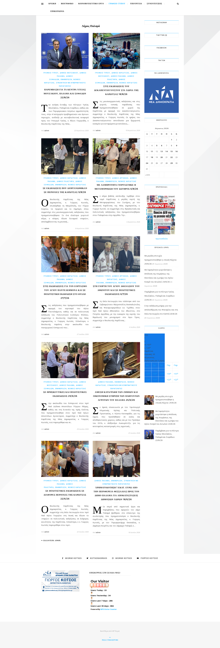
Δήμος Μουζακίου (69, 73)
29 (171, 163)
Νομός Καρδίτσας (128, 83)
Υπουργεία (136, 4)
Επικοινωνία (57, 11)
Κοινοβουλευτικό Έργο (91, 4)
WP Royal (115, 631)
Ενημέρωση (66, 79)
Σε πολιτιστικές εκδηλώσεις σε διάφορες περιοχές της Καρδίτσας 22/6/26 (65, 495)
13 (161, 151)
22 (171, 157)
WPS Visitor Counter (108, 609)
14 (166, 151)
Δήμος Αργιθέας (120, 178)
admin (46, 130)
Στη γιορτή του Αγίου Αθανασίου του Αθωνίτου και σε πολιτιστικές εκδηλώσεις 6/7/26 (116, 290)
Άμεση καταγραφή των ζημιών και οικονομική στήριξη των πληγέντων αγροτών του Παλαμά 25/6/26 (116, 396)
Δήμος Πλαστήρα (65, 181)
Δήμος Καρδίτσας (120, 73)
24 (147, 163)
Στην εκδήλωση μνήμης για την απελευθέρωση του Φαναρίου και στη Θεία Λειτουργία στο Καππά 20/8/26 (161, 309)
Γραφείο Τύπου (117, 4)
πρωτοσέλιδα (162, 238)
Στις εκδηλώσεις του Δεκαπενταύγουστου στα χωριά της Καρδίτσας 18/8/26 (116, 90)
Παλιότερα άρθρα (52, 540)
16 (176, 151)
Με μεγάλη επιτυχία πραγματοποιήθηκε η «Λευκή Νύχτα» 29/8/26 (160, 259)
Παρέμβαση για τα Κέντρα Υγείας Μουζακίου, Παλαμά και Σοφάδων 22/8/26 (65, 93)
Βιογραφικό (67, 4)
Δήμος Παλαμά (118, 76)
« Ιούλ (147, 175)
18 (152, 157)
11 (152, 151)
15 (171, 151)
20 (161, 157)
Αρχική (52, 4)
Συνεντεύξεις (154, 4)
